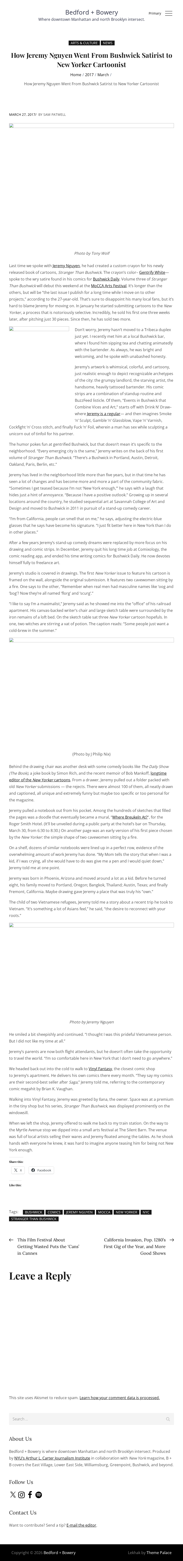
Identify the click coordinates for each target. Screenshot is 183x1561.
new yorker (126, 1212)
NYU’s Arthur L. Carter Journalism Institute (52, 1458)
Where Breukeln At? (129, 817)
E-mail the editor (81, 1525)
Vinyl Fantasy (100, 1068)
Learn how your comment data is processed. (120, 1397)
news (107, 43)
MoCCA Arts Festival (109, 285)
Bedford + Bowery (91, 12)
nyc (146, 1212)
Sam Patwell (54, 114)
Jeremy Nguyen (66, 265)
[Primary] (168, 13)
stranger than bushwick (33, 1219)
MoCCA (104, 1212)
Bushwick (33, 1212)
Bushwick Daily (106, 279)
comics (54, 1212)
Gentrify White (152, 272)
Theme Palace (159, 1552)
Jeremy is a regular (103, 413)
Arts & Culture (84, 43)
